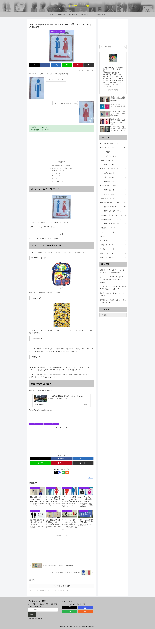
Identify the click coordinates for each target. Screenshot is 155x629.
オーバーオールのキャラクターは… (62, 168)
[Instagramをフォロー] (59, 472)
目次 (59, 162)
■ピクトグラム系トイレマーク (51, 424)
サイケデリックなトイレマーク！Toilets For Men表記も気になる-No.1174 (113, 287)
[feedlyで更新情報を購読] (63, 472)
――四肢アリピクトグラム (37, 424)
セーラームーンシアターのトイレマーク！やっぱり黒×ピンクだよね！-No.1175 (112, 279)
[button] (88, 65)
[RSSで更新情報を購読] (67, 472)
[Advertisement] (61, 145)
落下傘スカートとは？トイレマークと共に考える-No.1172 (113, 301)
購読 (32, 614)
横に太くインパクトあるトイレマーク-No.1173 (112, 294)
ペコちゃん (56, 178)
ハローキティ (57, 176)
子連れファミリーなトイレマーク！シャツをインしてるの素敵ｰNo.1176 (113, 271)
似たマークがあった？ (58, 181)
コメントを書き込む (61, 586)
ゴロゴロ (113, 64)
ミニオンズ (56, 173)
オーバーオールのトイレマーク (61, 165)
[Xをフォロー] (56, 472)
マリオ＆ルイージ (58, 170)
